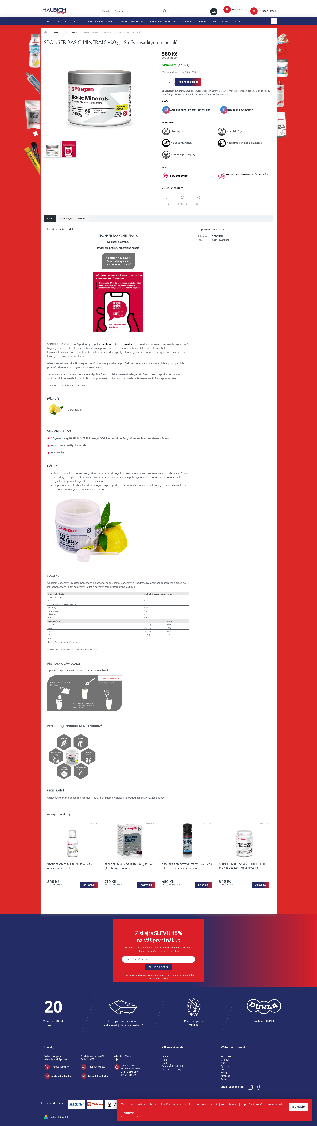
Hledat (164, 11)
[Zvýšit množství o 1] (173, 80)
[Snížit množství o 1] (173, 84)
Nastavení (129, 1112)
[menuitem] (48, 21)
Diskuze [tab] (82, 218)
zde (281, 1104)
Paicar (224, 1079)
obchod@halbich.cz (61, 1076)
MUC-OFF (226, 1056)
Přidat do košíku (188, 82)
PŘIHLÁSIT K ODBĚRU (158, 967)
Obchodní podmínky (173, 1066)
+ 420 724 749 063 (96, 1066)
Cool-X (224, 1069)
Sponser (225, 1066)
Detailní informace (171, 187)
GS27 (223, 1063)
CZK (214, 11)
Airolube (225, 1075)
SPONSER (217, 236)
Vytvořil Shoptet (59, 1117)
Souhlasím (298, 1106)
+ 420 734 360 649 (60, 1066)
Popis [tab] (50, 218)
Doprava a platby (171, 1069)
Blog (164, 1059)
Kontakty (167, 1063)
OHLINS (225, 1059)
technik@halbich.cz (98, 1076)
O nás (165, 1056)
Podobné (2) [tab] (65, 218)
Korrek (224, 1072)
